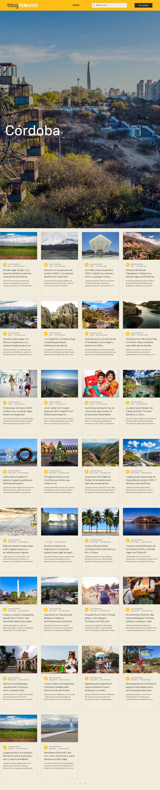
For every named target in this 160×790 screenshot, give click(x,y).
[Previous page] (70, 784)
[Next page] (90, 784)
